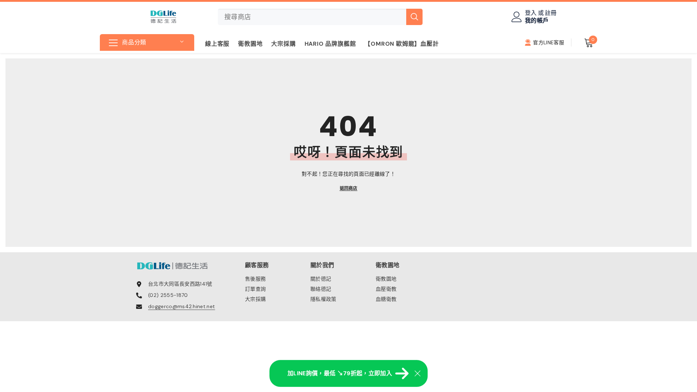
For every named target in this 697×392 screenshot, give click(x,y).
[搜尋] (320, 17)
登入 (531, 13)
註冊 (551, 13)
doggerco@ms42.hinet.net (181, 306)
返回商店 (349, 188)
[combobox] (312, 17)
